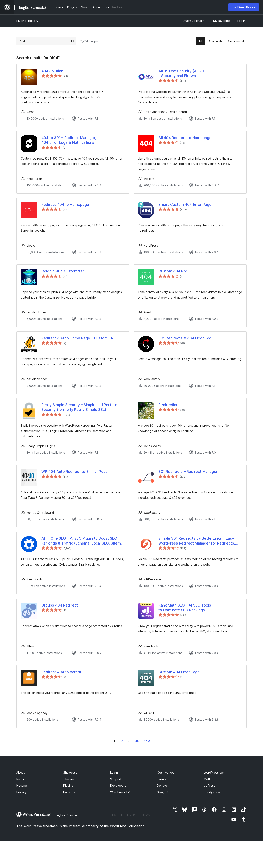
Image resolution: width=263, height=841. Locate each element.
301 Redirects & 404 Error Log (184, 338)
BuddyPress (212, 792)
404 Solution (52, 71)
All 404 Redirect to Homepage (184, 138)
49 (137, 741)
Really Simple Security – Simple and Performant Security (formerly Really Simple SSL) (82, 407)
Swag (162, 792)
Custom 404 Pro (172, 271)
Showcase (70, 772)
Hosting (21, 785)
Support (115, 779)
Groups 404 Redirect (59, 605)
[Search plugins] (72, 41)
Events (161, 779)
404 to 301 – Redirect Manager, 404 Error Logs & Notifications (68, 140)
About (20, 772)
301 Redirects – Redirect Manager (188, 471)
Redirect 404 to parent (61, 672)
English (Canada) (67, 815)
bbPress (209, 785)
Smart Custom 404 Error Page (184, 204)
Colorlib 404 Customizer (62, 271)
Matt (207, 779)
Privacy (21, 792)
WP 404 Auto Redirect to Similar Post (74, 471)
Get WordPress (243, 7)
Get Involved (166, 772)
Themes (68, 779)
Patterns (69, 792)
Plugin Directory (27, 20)
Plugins (68, 785)
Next (147, 741)
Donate (162, 785)
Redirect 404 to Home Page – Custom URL (78, 338)
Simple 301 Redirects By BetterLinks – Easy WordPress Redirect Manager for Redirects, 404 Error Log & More (196, 541)
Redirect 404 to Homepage (65, 204)
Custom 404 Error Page (179, 672)
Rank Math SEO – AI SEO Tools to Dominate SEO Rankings (184, 607)
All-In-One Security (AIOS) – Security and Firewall (181, 73)
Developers (118, 785)
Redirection (168, 405)
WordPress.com (214, 772)
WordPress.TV (120, 792)
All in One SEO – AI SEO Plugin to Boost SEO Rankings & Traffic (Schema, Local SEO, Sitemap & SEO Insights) (83, 541)
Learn (114, 772)
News (20, 779)
